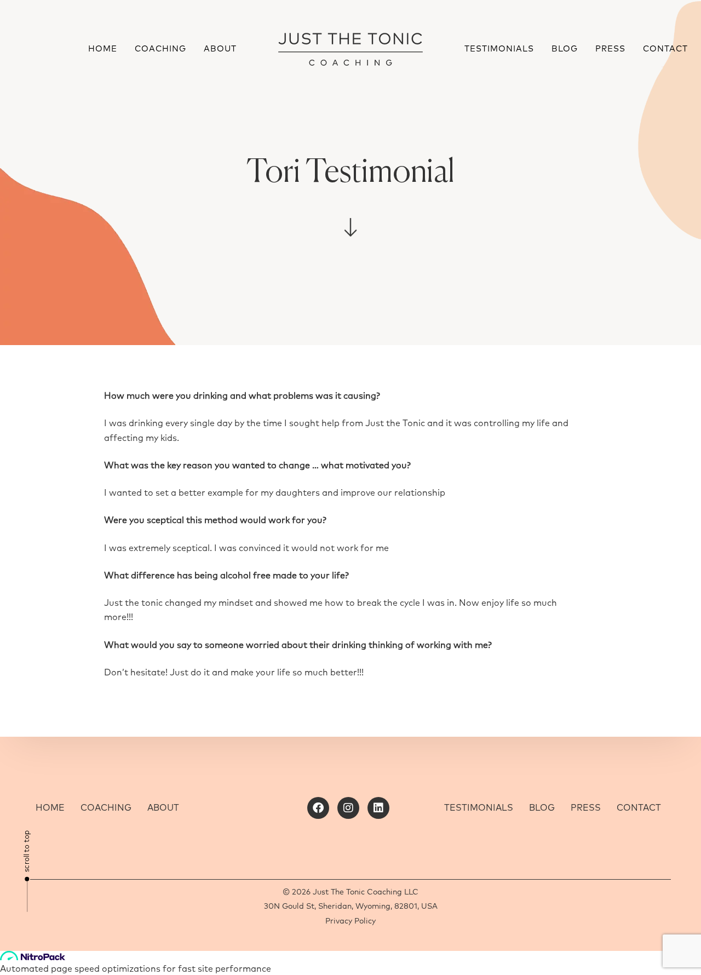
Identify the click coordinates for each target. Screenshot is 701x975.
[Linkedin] (378, 808)
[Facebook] (318, 808)
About (220, 49)
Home (102, 49)
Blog (564, 49)
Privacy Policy (350, 921)
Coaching (160, 49)
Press (610, 49)
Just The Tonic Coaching (357, 892)
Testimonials (499, 49)
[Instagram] (348, 808)
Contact (665, 49)
